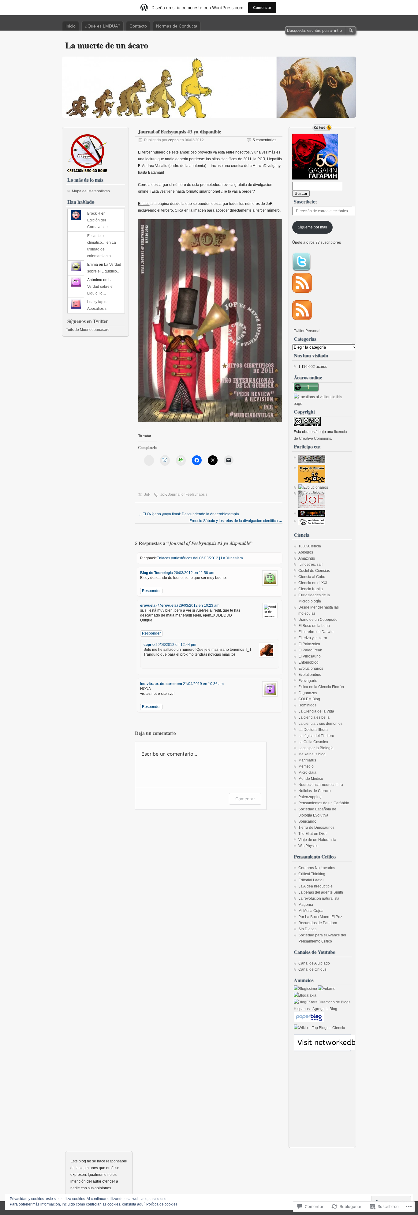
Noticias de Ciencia (314, 791)
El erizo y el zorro (312, 638)
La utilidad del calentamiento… (101, 249)
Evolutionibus (309, 674)
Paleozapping (310, 797)
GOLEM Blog (309, 699)
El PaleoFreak (310, 650)
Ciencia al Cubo (311, 577)
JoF (147, 494)
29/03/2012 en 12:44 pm (175, 645)
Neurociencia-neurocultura (320, 785)
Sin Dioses (307, 929)
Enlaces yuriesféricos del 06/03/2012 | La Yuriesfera (200, 558)
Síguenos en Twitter (87, 320)
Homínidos (307, 705)
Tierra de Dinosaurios (316, 827)
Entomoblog (308, 662)
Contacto (138, 26)
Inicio (70, 26)
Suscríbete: (305, 201)
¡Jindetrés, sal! (310, 564)
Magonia (305, 904)
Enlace (144, 204)
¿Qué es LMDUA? (102, 26)
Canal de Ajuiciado (314, 963)
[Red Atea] (311, 524)
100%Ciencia (309, 546)
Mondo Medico (310, 778)
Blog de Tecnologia (156, 573)
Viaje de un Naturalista (317, 840)
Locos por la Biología (316, 748)
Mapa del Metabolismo (91, 191)
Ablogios (305, 552)
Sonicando (307, 821)
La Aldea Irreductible (315, 886)
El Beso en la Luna (314, 626)
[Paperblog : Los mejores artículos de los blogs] (309, 1021)
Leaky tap (95, 302)
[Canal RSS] (322, 127)
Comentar (245, 798)
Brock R (93, 213)
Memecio (306, 766)
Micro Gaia (307, 772)
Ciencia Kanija (310, 589)
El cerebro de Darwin (316, 632)
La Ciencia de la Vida (316, 711)
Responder (151, 591)
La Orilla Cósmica (313, 742)
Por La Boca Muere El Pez (320, 917)
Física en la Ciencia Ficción (321, 687)
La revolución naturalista (318, 898)
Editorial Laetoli (311, 880)
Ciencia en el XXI (312, 583)
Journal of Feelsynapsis (187, 494)
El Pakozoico (309, 644)
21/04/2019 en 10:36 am (203, 684)
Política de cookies (161, 1204)
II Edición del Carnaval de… (99, 220)
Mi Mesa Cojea (310, 911)
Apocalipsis (96, 308)
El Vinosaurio (309, 656)
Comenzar (262, 7)
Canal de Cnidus (312, 969)
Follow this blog (322, 1046)
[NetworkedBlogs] (342, 1048)
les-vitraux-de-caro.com (161, 684)
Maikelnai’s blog (312, 754)
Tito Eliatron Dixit (312, 834)
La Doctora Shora (313, 730)
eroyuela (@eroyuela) (159, 605)
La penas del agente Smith (320, 892)
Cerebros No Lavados (316, 868)
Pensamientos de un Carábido (323, 803)
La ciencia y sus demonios (320, 723)
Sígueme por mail (312, 227)
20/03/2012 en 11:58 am (194, 573)
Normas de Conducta (176, 26)
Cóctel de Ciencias (314, 571)
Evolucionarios (310, 668)
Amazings (306, 558)
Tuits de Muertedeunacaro (88, 330)
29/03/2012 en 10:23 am (199, 605)
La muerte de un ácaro (106, 45)
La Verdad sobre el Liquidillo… (100, 286)
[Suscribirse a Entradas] (302, 291)
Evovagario (307, 681)
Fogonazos (307, 693)
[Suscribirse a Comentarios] (302, 319)
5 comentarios (264, 140)
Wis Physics (308, 846)
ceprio (173, 140)
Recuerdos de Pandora (317, 923)
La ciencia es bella (314, 717)
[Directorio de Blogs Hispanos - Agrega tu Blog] (322, 1009)
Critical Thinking (311, 874)
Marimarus (307, 760)
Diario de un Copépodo (318, 619)
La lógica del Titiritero (316, 736)
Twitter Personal (307, 331)
